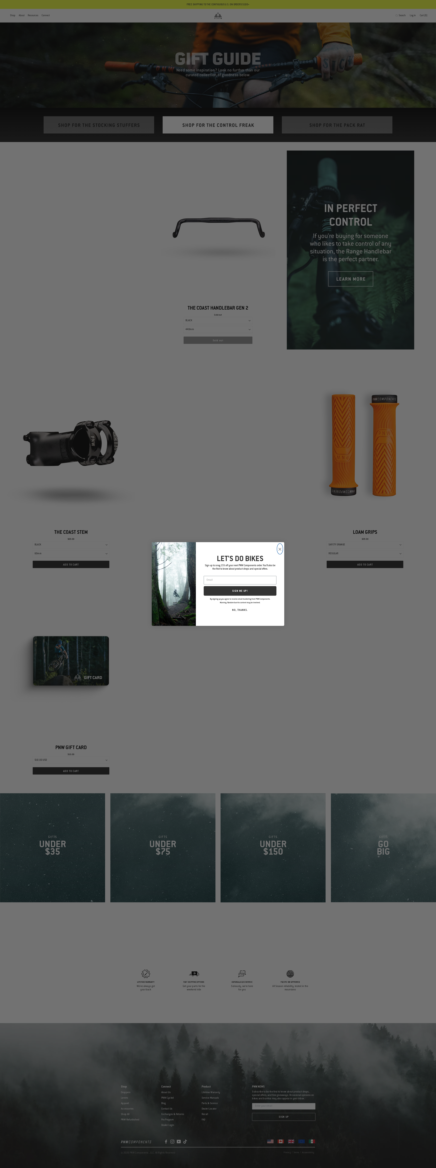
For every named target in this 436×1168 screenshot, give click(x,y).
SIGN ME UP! (240, 591)
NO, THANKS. (240, 610)
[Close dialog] (280, 549)
